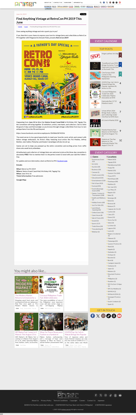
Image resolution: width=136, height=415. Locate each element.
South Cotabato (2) (114, 301)
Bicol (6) (110, 260)
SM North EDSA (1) (114, 294)
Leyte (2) (111, 231)
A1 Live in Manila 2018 (110, 120)
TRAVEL (77, 6)
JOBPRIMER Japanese (103, 405)
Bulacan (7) (111, 206)
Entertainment (69, 346)
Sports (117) (96, 223)
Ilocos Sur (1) (112, 220)
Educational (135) (97, 178)
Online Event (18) (97, 212)
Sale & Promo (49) (98, 218)
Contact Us (91, 400)
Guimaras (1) (112, 266)
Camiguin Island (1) (114, 263)
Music (79, 345)
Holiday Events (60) (98, 202)
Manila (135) (112, 170)
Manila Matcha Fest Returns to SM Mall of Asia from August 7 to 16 (110, 133)
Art (50, 345)
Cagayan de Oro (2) (114, 209)
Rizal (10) (111, 246)
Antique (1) (111, 255)
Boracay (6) (111, 203)
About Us (35, 400)
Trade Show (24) (97, 226)
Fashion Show (55, 346)
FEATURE (110, 6)
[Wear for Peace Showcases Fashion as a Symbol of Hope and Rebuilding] (51, 330)
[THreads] (116, 3)
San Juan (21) (112, 187)
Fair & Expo (57, 308)
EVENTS (104, 6)
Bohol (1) (111, 201)
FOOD (71, 6)
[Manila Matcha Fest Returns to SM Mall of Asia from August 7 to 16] (95, 136)
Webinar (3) (96, 232)
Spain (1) (110, 304)
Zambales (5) (112, 252)
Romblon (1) (112, 281)
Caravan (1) (95, 172)
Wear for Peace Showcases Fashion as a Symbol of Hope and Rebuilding (51, 334)
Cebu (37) (111, 214)
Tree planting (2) (97, 229)
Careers (82, 400)
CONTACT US (57, 2)
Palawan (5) (111, 238)
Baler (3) (110, 195)
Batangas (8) (112, 198)
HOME (20, 27)
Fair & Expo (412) (97, 183)
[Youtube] (120, 2)
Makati (47, 345)
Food (75, 345)
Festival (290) (96, 186)
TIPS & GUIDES (62, 6)
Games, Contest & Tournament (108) (98, 194)
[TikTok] (113, 3)
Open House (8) (97, 215)
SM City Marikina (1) (114, 289)
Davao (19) (111, 217)
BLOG (54, 6)
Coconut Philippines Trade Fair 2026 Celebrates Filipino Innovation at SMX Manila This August (109, 96)
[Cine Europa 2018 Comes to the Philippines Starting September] (95, 79)
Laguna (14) (111, 228)
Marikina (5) (111, 184)
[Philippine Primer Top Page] (26, 8)
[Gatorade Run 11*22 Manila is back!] (95, 107)
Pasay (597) (111, 176)
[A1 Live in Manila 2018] (95, 126)
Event (26, 27)
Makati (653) (112, 159)
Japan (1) (111, 268)
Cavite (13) (111, 212)
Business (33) (96, 169)
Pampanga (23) (113, 241)
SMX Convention (49, 308)
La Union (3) (112, 225)
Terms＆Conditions (60, 400)
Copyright (73, 400)
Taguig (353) (112, 162)
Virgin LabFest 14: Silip (110, 53)
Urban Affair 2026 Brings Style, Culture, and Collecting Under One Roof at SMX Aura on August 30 (110, 115)
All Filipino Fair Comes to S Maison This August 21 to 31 (26, 334)
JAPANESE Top (78, 2)
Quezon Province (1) (114, 244)
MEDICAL (89, 6)
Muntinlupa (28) (113, 179)
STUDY (83, 6)
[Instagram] (110, 2)
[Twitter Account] (107, 2)
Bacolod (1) (111, 257)
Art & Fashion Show (45, 346)
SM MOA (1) (112, 291)
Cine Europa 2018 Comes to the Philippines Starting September (109, 76)
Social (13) (95, 221)
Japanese (101, 400)
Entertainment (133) (98, 180)
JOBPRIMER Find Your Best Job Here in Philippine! (74, 405)
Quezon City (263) (114, 173)
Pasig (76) (111, 168)
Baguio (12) (111, 192)
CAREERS (48, 8)
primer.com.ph (66, 409)
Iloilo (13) (111, 223)
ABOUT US (47, 2)
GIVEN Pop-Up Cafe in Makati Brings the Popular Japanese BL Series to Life (75, 334)
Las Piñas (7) (112, 190)
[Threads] (114, 318)
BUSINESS (47, 6)
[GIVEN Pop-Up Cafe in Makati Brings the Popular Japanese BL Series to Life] (76, 330)
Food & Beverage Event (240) (97, 190)
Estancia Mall (27, 308)
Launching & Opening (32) (96, 209)
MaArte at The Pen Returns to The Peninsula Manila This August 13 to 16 (110, 142)
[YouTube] (120, 395)
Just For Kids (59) (97, 205)
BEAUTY (97, 6)
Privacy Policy (46, 400)
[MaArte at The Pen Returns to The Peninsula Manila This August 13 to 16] (95, 145)
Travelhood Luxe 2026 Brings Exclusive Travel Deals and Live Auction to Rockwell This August (110, 67)
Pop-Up (34, 308)
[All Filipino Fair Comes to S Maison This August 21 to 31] (26, 330)
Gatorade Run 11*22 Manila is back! (109, 102)
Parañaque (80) (113, 181)
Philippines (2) (112, 279)
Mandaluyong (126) (114, 165)
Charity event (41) (98, 175)
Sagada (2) (111, 249)
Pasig (21, 308)
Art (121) (95, 164)
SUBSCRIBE (67, 2)
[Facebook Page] (104, 2)
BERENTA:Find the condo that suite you (38, 405)
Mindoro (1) (111, 271)
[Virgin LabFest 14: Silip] (95, 60)
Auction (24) (96, 167)
